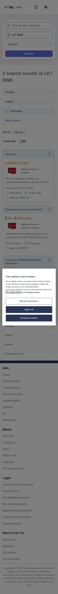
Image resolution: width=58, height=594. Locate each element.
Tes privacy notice (32, 292)
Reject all (29, 309)
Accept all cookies (29, 318)
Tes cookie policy (13, 292)
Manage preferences (29, 301)
